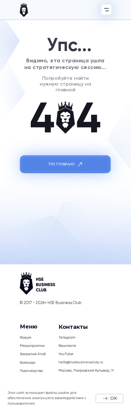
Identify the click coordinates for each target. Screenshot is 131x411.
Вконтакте (67, 346)
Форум (25, 337)
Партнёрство (31, 371)
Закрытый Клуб (33, 354)
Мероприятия (32, 346)
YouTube (65, 354)
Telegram (67, 337)
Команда (27, 363)
